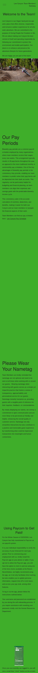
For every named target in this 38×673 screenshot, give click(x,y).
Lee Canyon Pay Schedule (16, 219)
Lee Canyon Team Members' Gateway (25, 4)
